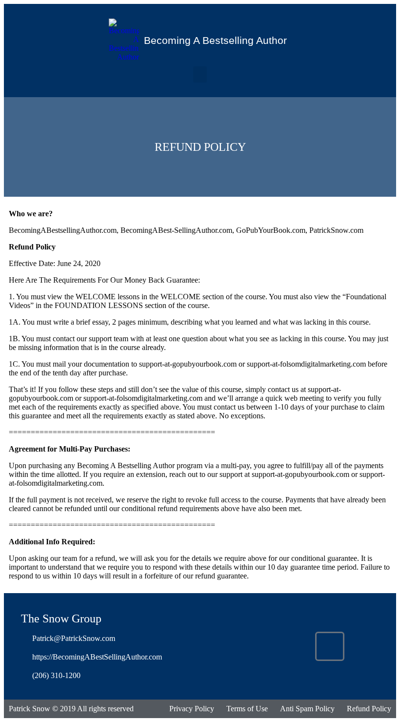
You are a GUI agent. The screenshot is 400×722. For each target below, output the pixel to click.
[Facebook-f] (329, 646)
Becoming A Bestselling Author (215, 40)
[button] (200, 74)
